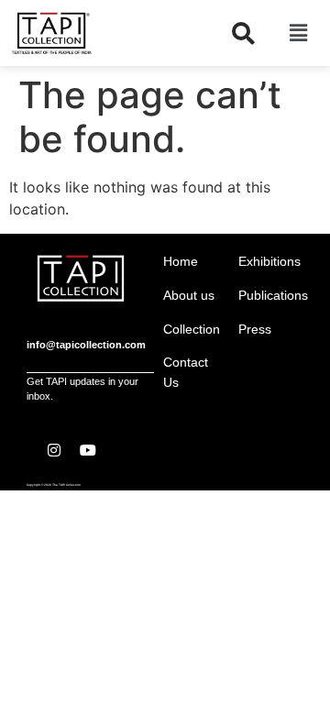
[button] (298, 33)
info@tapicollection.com (86, 344)
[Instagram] (54, 450)
